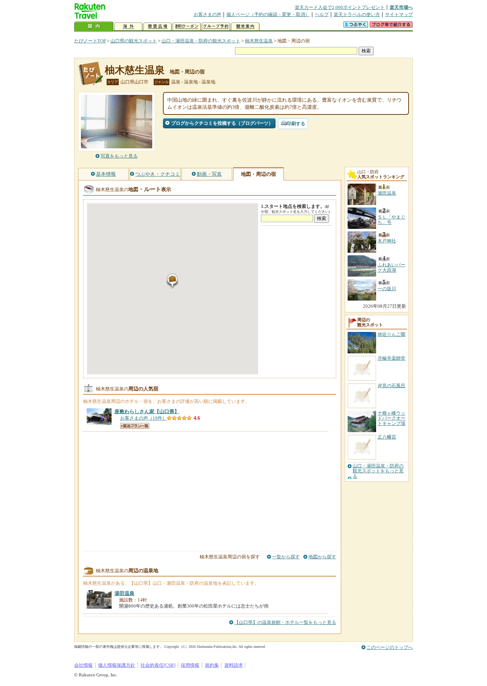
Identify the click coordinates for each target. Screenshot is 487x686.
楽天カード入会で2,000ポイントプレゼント (340, 7)
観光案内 (245, 26)
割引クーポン (187, 26)
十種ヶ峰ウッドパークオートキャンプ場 (391, 418)
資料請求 (233, 665)
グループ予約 (216, 26)
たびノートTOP (90, 40)
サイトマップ (399, 14)
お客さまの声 (207, 14)
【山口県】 (146, 411)
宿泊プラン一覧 (134, 426)
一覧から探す (286, 556)
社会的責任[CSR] (157, 665)
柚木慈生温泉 (259, 40)
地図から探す (322, 556)
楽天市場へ (401, 7)
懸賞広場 (157, 26)
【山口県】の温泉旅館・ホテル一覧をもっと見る (285, 622)
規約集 (212, 665)
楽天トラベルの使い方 (357, 14)
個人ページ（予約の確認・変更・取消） (268, 14)
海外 (128, 26)
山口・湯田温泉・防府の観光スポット (201, 40)
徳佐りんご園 (391, 334)
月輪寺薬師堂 (391, 358)
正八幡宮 (387, 437)
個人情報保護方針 (116, 665)
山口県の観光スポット (134, 40)
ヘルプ (322, 14)
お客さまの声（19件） (143, 418)
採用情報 (190, 665)
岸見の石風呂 (391, 385)
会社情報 (83, 665)
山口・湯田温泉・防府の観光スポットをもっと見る (378, 471)
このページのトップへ (389, 647)
